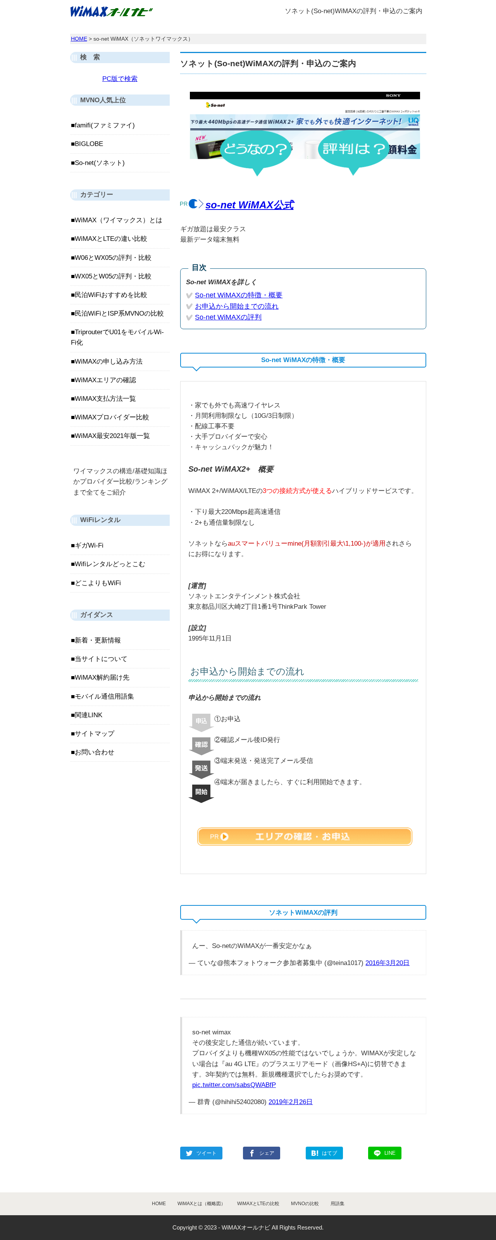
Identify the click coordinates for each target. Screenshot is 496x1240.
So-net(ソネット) (100, 163)
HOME (79, 39)
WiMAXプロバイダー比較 (112, 417)
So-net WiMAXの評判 (228, 317)
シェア (266, 1153)
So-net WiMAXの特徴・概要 (238, 295)
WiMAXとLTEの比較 (258, 1203)
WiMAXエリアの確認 (105, 380)
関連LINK (88, 715)
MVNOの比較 (305, 1203)
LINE (390, 1153)
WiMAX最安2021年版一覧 (112, 436)
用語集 (337, 1203)
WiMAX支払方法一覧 (105, 398)
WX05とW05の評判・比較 (113, 276)
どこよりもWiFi (98, 583)
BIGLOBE (89, 144)
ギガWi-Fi (89, 545)
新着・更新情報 (98, 640)
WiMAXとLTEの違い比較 (111, 238)
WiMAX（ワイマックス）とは (118, 220)
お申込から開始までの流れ (237, 306)
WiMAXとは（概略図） (201, 1203)
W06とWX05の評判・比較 (113, 257)
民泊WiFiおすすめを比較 (111, 295)
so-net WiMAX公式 (249, 205)
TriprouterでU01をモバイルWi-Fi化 (117, 337)
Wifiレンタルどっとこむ (110, 564)
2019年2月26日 (291, 1102)
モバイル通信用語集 (104, 696)
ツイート (206, 1153)
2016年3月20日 (387, 963)
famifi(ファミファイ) (105, 125)
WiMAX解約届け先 (102, 677)
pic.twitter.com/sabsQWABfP (234, 1085)
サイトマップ (94, 733)
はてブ (329, 1153)
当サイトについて (101, 659)
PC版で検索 (120, 78)
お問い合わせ (94, 752)
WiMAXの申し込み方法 (109, 361)
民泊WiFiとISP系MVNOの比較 (119, 313)
